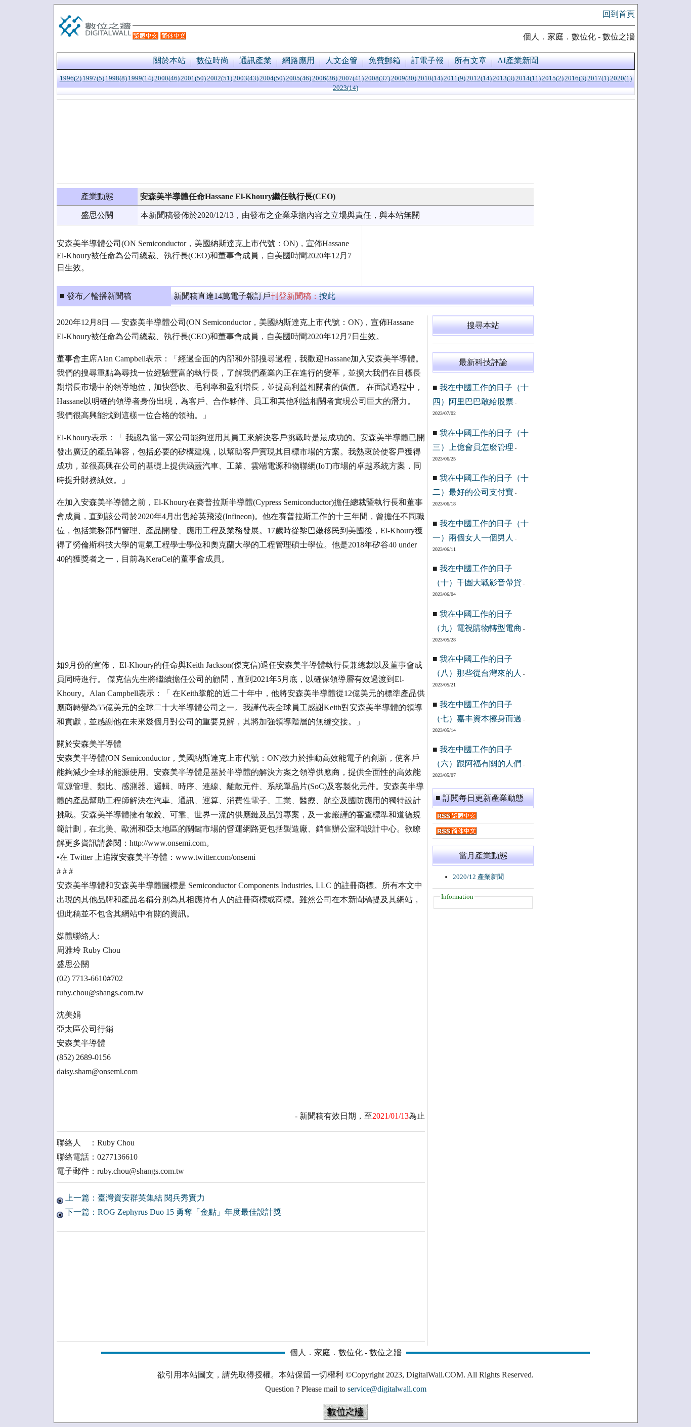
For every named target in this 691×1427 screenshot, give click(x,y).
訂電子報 (427, 60)
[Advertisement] (295, 141)
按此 (327, 296)
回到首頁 (618, 14)
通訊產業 (255, 60)
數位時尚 (212, 60)
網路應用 (298, 60)
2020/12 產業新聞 (478, 877)
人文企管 (341, 60)
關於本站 (169, 60)
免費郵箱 (384, 60)
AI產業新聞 (517, 60)
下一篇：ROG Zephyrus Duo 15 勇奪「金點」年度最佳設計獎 (172, 1212)
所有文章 (470, 60)
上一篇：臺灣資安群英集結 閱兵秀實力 (134, 1197)
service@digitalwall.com (387, 1389)
